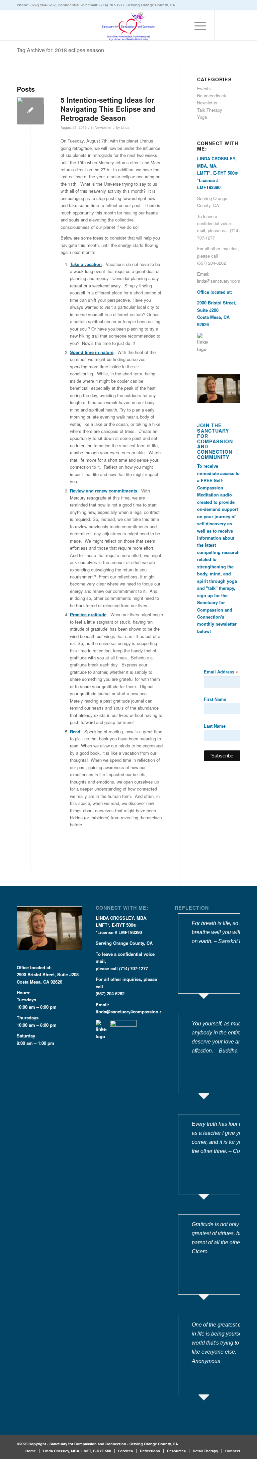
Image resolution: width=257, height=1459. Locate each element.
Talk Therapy (209, 110)
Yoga (202, 117)
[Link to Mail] (235, 25)
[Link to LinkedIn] (225, 25)
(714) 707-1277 (111, 4)
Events (204, 88)
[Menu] (197, 25)
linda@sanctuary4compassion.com (132, 1011)
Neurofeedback (211, 95)
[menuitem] (197, 25)
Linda (125, 127)
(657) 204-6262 (43, 4)
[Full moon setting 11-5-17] (30, 110)
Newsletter (103, 127)
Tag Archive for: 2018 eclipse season (60, 50)
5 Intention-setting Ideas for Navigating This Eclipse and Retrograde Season (108, 109)
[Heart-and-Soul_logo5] (128, 25)
